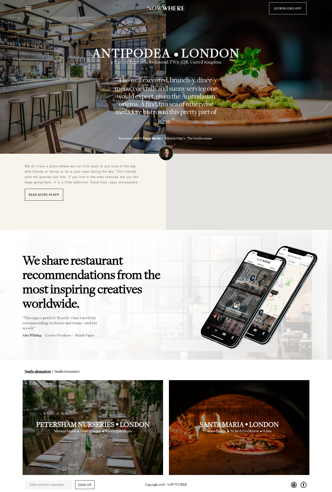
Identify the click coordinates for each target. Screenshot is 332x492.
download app (288, 8)
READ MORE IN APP (44, 195)
